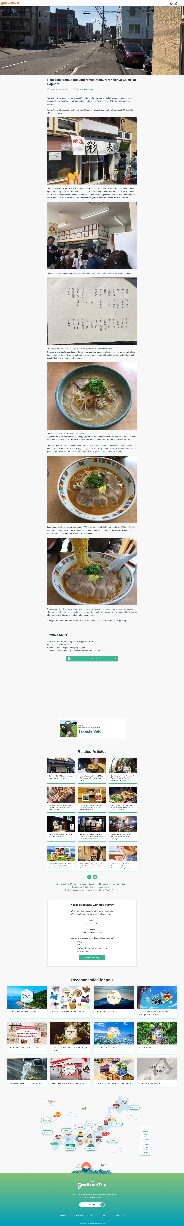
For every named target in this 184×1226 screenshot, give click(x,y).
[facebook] (89, 877)
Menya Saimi (104, 887)
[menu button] (180, 3)
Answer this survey (92, 958)
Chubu (91, 1148)
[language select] (171, 3)
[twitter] (95, 877)
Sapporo (50, 101)
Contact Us (119, 1215)
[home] (10, 4)
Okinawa (46, 1120)
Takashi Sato (88, 89)
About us (63, 1215)
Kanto (112, 1141)
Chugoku (66, 1130)
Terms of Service (77, 1215)
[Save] (181, 76)
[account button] (176, 3)
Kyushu (47, 1132)
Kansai (80, 1127)
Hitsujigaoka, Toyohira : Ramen (84, 887)
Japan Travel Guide (68, 884)
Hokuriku (91, 1123)
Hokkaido (114, 437)
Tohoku (117, 1124)
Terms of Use (92, 1215)
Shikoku (70, 1148)
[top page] (57, 884)
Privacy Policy (106, 1215)
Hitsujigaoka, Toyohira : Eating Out (111, 884)
